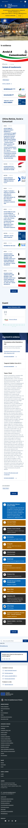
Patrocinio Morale (13, 319)
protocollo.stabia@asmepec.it (9, 792)
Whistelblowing (4, 813)
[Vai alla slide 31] (15, 326)
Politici (2, 715)
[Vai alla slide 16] (5, 325)
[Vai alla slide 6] (11, 324)
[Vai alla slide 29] (12, 326)
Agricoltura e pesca (5, 726)
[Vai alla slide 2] (5, 324)
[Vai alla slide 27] (22, 325)
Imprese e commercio (5, 745)
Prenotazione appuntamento (7, 799)
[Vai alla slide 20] (11, 325)
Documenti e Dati (4, 719)
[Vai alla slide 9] (16, 324)
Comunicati (3, 764)
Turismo (2, 753)
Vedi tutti (14, 291)
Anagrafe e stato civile (5, 730)
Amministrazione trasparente (7, 805)
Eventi (2, 776)
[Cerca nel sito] (24, 5)
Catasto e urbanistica (5, 736)
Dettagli (19, 15)
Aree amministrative (5, 708)
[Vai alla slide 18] (8, 325)
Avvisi (2, 767)
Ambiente (3, 728)
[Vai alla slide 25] (19, 325)
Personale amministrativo (6, 717)
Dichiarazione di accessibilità (7, 811)
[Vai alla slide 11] (19, 324)
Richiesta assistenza (5, 803)
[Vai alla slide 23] (16, 325)
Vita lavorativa (4, 755)
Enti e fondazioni (4, 713)
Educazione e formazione (6, 741)
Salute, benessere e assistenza (7, 749)
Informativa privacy (5, 807)
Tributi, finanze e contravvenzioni (8, 751)
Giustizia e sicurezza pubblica (7, 743)
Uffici (2, 710)
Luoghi (2, 774)
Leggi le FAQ (3, 797)
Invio (25, 641)
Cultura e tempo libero (5, 738)
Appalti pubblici (4, 732)
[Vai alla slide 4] (8, 324)
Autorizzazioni (4, 734)
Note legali (3, 809)
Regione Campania (5, 1)
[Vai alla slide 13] (22, 324)
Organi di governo (4, 706)
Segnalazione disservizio (6, 801)
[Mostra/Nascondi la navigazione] (1, 5)
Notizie (2, 762)
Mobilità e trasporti (5, 747)
